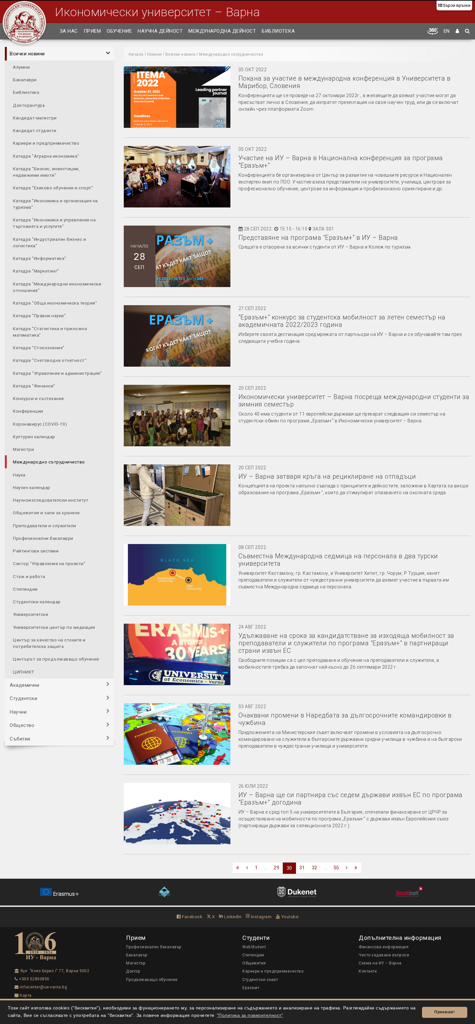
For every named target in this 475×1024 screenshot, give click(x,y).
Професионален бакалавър (154, 947)
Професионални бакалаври (43, 537)
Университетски (30, 614)
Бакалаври (25, 79)
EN (447, 31)
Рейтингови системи (35, 550)
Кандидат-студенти (35, 130)
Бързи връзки (456, 5)
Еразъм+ (251, 987)
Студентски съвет (260, 979)
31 (302, 868)
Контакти (368, 971)
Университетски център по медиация (54, 626)
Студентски (23, 698)
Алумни (21, 66)
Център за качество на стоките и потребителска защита (49, 643)
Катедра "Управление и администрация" (57, 372)
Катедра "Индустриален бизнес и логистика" (49, 242)
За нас (69, 31)
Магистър (135, 963)
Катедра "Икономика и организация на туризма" (55, 203)
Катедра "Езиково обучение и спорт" (53, 187)
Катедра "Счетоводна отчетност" (49, 360)
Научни (18, 712)
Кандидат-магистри (35, 117)
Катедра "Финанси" (34, 385)
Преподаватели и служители (44, 525)
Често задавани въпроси (384, 955)
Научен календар (31, 487)
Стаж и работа (29, 576)
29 (276, 868)
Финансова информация (383, 947)
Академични (24, 685)
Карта (25, 995)
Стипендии (25, 588)
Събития (20, 738)
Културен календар (34, 436)
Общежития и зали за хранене (46, 512)
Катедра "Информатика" (39, 258)
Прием (92, 31)
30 (289, 868)
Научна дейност (160, 31)
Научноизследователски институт (50, 499)
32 (314, 868)
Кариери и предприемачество (46, 143)
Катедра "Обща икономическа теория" (55, 302)
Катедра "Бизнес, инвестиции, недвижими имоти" (46, 171)
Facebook (191, 916)
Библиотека (278, 31)
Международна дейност (222, 31)
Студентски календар (37, 601)
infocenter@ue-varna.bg (43, 987)
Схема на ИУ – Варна (380, 963)
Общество (22, 725)
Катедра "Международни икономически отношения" (57, 287)
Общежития (254, 963)
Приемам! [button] (444, 1012)
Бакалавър (137, 955)
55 (336, 868)
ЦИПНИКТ (23, 671)
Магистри (23, 448)
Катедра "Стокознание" (39, 347)
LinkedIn (232, 916)
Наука (19, 474)
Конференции (28, 411)
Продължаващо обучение (152, 979)
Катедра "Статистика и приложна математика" (50, 331)
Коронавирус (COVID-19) (40, 423)
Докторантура (29, 104)
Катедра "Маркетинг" (36, 270)
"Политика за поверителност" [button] (250, 1015)
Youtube (289, 916)
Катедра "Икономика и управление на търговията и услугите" (54, 222)
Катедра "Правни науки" (39, 315)
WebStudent (254, 947)
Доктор (133, 971)
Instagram (260, 916)
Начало (136, 54)
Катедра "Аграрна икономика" (46, 155)
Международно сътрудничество (49, 461)
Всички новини (27, 54)
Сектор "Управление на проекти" (49, 563)
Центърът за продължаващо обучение (56, 659)
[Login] (457, 31)
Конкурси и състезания (38, 398)
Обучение (119, 31)
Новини (154, 54)
